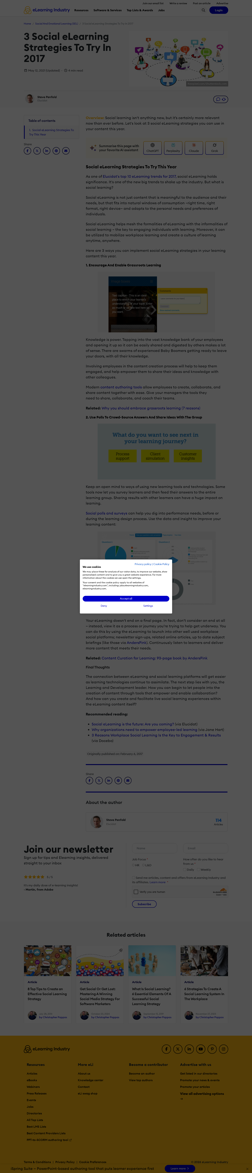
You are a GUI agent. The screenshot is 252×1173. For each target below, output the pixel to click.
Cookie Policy (161, 564)
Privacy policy (143, 564)
